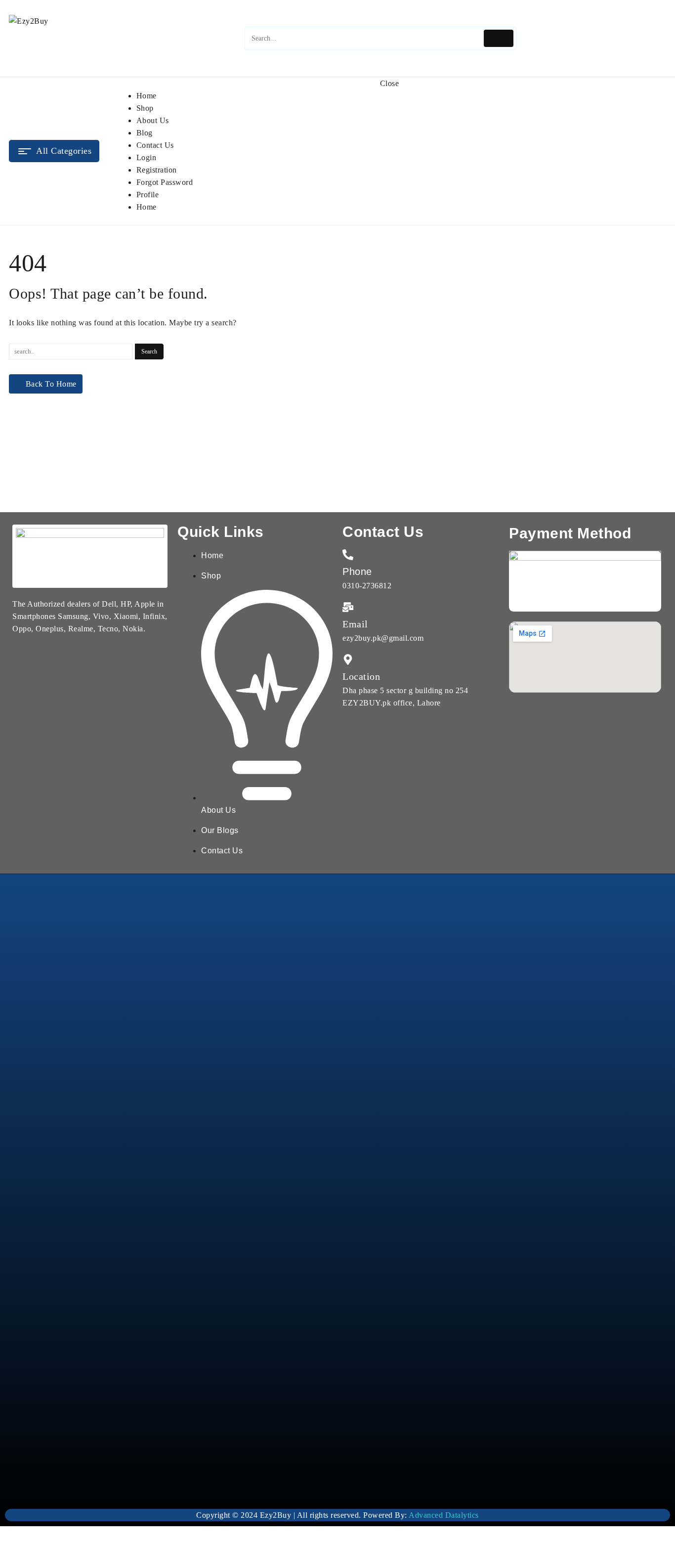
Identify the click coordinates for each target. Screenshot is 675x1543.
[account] (650, 38)
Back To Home (51, 384)
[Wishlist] (627, 38)
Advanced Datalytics (444, 1515)
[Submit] (499, 38)
